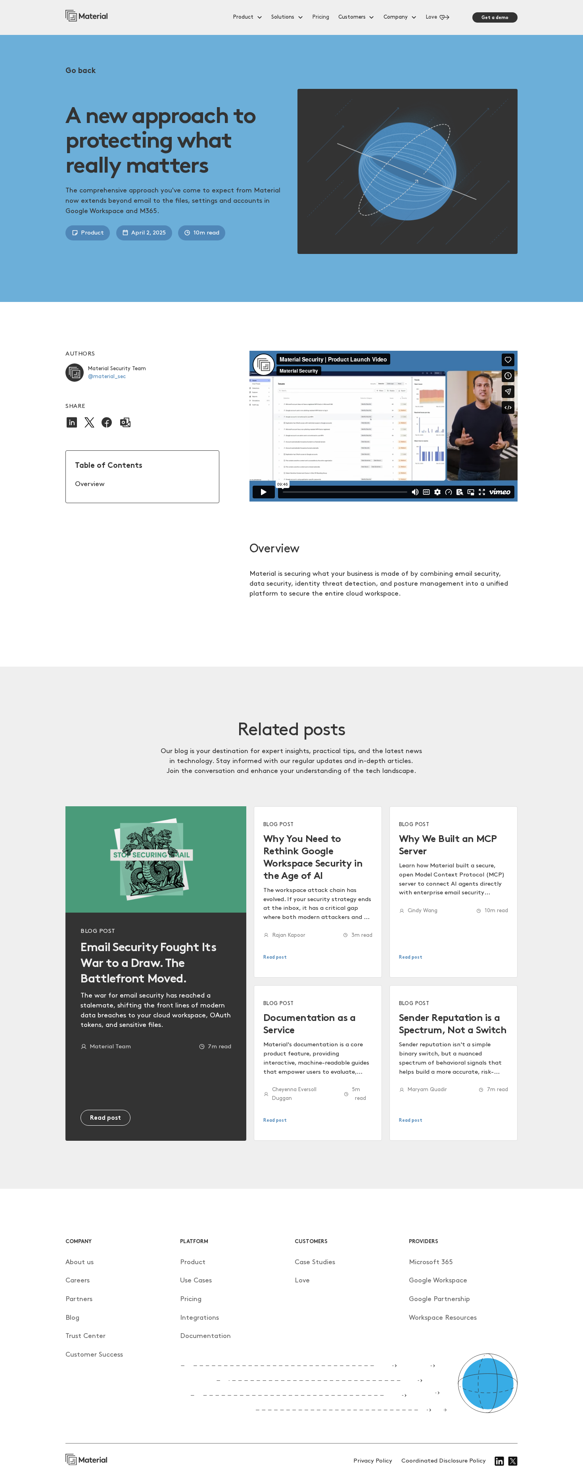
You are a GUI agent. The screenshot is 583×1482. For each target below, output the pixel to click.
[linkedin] (499, 1461)
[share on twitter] (89, 422)
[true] (86, 17)
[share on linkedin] (71, 422)
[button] (248, 17)
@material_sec (107, 376)
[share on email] (125, 422)
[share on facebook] (106, 422)
